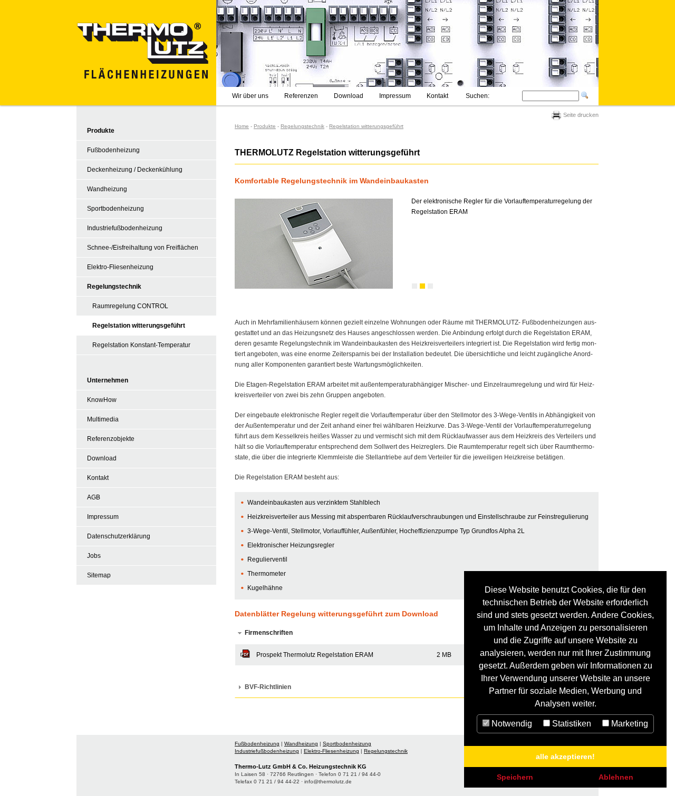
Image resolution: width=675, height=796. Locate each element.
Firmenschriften (269, 632)
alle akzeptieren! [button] (565, 756)
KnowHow (102, 400)
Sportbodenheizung (115, 208)
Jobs (94, 555)
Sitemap (99, 575)
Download (348, 96)
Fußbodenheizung (113, 150)
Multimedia (103, 419)
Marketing (628, 723)
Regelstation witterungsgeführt (138, 325)
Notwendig (510, 723)
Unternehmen (107, 380)
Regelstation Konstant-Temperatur (141, 345)
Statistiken (570, 723)
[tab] (417, 633)
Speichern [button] (515, 777)
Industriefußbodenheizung (124, 228)
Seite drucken (580, 115)
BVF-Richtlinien (268, 687)
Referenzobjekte (110, 439)
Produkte (100, 130)
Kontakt (437, 96)
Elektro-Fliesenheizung (120, 267)
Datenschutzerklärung (118, 536)
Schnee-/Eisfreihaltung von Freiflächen (142, 247)
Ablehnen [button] (616, 777)
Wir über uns (250, 96)
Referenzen (301, 96)
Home (242, 126)
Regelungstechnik (114, 286)
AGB (93, 497)
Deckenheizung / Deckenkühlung (134, 169)
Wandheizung (107, 189)
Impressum (395, 96)
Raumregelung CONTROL (130, 306)
